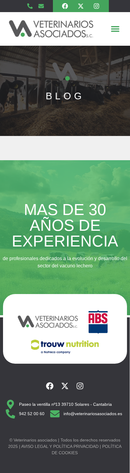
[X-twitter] (81, 6)
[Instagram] (96, 6)
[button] (115, 29)
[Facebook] (65, 6)
